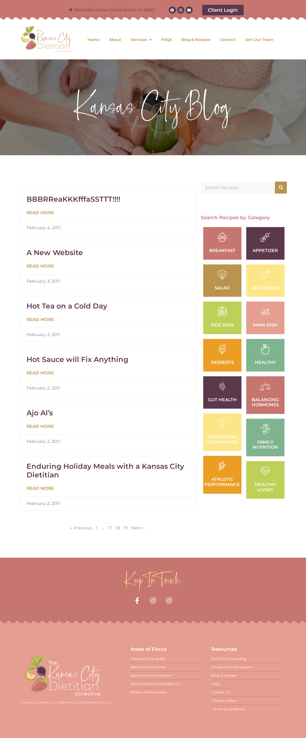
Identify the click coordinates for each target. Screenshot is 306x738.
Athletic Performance (222, 482)
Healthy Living (265, 487)
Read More (40, 212)
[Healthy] (265, 349)
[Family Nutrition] (265, 428)
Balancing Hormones (265, 402)
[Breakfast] (222, 237)
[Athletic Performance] (222, 466)
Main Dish (265, 325)
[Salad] (222, 274)
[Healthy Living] (265, 471)
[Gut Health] (222, 386)
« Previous (81, 528)
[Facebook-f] (137, 600)
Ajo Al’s (40, 412)
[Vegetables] (265, 274)
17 (110, 528)
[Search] (281, 188)
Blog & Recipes (195, 39)
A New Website (55, 252)
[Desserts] (222, 349)
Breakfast (222, 250)
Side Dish (222, 325)
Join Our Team (259, 39)
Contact (227, 39)
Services (139, 39)
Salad (222, 288)
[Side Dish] (222, 311)
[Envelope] (189, 10)
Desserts (222, 362)
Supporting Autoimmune (222, 439)
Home (93, 39)
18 (117, 528)
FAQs (166, 39)
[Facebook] (172, 10)
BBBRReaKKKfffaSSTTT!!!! (73, 199)
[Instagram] (180, 10)
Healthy (265, 362)
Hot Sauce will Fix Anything (77, 359)
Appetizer (265, 250)
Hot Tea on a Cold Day (67, 306)
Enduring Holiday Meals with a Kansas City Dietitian (105, 470)
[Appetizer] (265, 237)
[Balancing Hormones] (265, 386)
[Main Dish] (265, 311)
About (115, 39)
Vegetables (265, 288)
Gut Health (222, 399)
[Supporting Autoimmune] (222, 423)
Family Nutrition (265, 445)
